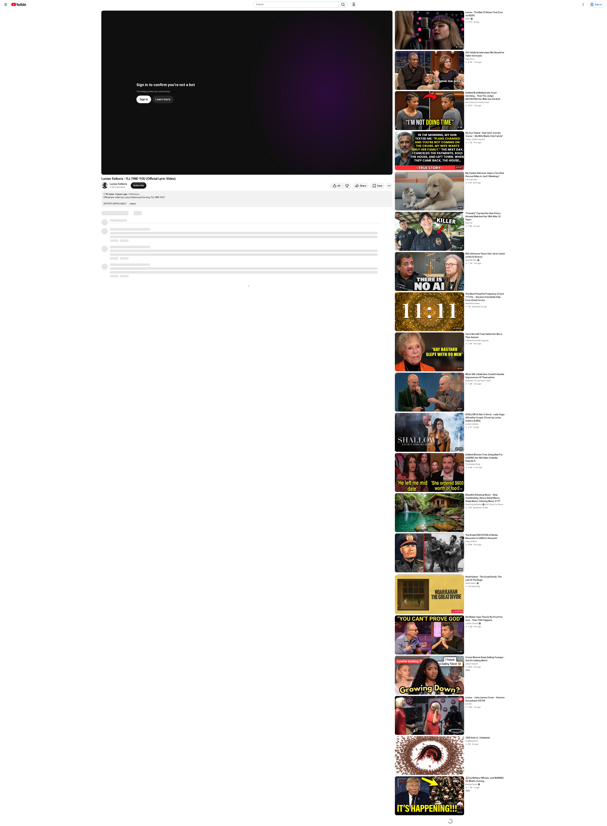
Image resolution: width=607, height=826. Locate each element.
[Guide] (6, 4)
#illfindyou (134, 194)
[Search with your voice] (354, 4)
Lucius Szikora (118, 183)
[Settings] (583, 4)
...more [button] (132, 203)
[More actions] (389, 186)
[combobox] (296, 4)
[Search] (343, 4)
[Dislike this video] (347, 186)
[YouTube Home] (18, 4)
